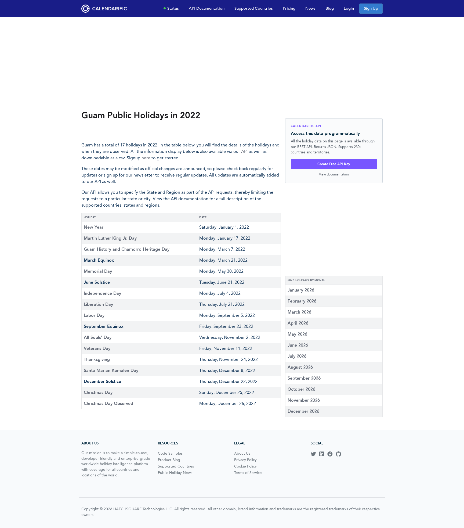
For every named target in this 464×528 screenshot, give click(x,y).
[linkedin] (321, 454)
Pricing (289, 8)
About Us (242, 453)
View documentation (334, 174)
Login (349, 8)
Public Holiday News (175, 472)
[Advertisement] (232, 63)
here (146, 157)
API (244, 151)
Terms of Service (248, 472)
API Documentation (206, 8)
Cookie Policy (245, 466)
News (310, 8)
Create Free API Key (333, 164)
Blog (329, 8)
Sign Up (371, 8)
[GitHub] (338, 454)
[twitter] (313, 454)
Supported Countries (253, 8)
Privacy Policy (245, 460)
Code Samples (170, 453)
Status (173, 8)
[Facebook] (330, 454)
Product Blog (169, 460)
